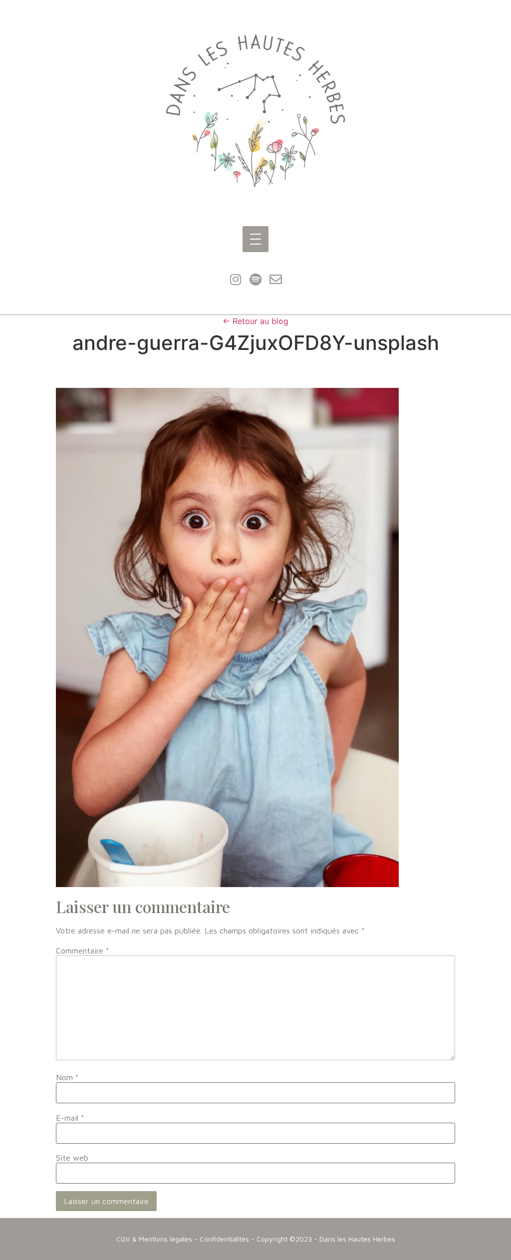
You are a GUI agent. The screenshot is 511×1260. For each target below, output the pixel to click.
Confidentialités (224, 1239)
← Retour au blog (255, 321)
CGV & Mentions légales (154, 1239)
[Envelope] (275, 280)
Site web (72, 1158)
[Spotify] (255, 280)
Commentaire (82, 950)
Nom (67, 1077)
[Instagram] (236, 280)
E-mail (70, 1118)
